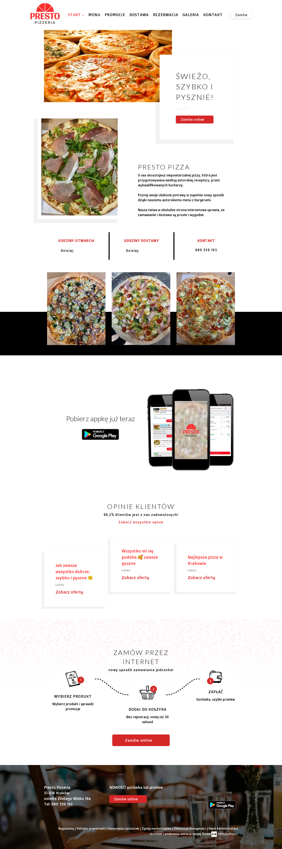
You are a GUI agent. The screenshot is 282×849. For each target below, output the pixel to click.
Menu (94, 14)
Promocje (115, 14)
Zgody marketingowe (157, 828)
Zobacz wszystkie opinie (141, 522)
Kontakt (213, 14)
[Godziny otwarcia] (88, 250)
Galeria (190, 14)
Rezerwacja (165, 14)
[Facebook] (211, 793)
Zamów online (17, 7)
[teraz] (81, 250)
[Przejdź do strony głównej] (45, 13)
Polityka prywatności (91, 828)
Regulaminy (66, 828)
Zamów (241, 15)
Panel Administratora (223, 828)
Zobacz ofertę (70, 592)
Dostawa (139, 14)
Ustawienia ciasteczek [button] (124, 828)
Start (75, 14)
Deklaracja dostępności (190, 828)
